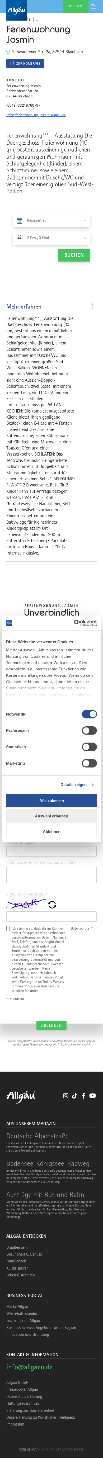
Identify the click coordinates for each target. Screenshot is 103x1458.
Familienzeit (16, 1261)
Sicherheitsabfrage (26, 894)
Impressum (15, 1424)
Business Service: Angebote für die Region (41, 1327)
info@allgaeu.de (29, 1367)
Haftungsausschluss (22, 1403)
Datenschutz (80, 928)
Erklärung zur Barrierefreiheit (30, 1410)
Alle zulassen (51, 800)
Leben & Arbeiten (20, 1275)
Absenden (51, 1025)
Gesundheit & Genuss (24, 1254)
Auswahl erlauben (51, 816)
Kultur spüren (17, 1268)
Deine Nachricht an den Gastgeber (41, 863)
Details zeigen (73, 784)
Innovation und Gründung (27, 1334)
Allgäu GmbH (17, 1382)
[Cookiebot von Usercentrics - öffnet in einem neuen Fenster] (74, 623)
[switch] (89, 730)
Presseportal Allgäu (22, 1389)
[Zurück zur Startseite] (51, 10)
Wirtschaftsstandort (22, 1313)
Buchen (75, 6)
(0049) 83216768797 (23, 105)
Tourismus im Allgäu (23, 1320)
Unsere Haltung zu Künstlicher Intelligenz (40, 1417)
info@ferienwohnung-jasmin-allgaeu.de (36, 115)
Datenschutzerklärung (24, 1396)
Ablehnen (51, 831)
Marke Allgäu (17, 1306)
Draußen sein (17, 1247)
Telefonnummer (21, 843)
